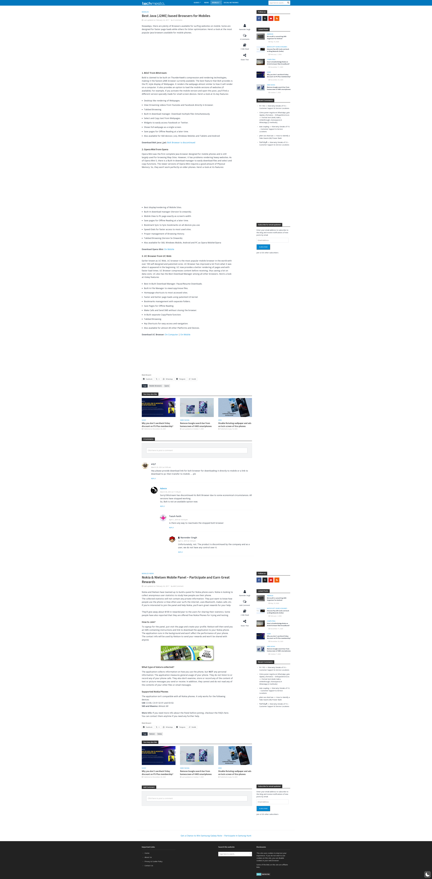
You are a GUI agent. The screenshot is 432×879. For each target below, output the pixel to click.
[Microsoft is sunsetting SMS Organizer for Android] (260, 36)
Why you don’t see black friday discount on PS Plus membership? (157, 425)
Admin (163, 488)
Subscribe (263, 247)
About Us (148, 857)
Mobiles (215, 2)
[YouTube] (270, 18)
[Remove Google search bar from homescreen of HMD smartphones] (197, 407)
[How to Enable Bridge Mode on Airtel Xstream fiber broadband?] (260, 62)
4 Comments (177, 20)
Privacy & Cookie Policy (153, 861)
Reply (153, 478)
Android (270, 34)
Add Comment (178, 586)
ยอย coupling (264, 126)
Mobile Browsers (155, 386)
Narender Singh (244, 29)
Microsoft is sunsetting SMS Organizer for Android (276, 37)
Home (147, 853)
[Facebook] (258, 18)
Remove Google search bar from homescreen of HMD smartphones (196, 425)
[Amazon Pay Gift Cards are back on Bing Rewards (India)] (260, 49)
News (206, 2)
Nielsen (152, 734)
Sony (144, 420)
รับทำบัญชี (263, 142)
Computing (271, 59)
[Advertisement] (187, 53)
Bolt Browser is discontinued (181, 142)
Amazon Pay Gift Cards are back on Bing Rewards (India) (278, 50)
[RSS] (276, 18)
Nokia (186, 420)
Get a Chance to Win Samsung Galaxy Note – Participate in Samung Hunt (216, 835)
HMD (182, 420)
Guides (196, 2)
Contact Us (149, 865)
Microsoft (271, 47)
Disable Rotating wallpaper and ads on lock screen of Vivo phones (234, 425)
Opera (166, 386)
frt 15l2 (262, 106)
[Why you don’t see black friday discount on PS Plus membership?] (159, 407)
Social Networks (231, 2)
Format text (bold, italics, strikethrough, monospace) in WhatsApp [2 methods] (270, 119)
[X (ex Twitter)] (264, 18)
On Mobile (169, 249)
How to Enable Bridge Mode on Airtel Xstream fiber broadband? (278, 63)
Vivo (220, 420)
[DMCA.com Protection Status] (263, 874)
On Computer (171, 334)
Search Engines (281, 47)
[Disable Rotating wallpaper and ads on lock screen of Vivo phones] (235, 407)
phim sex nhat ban (266, 135)
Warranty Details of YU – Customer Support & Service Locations (274, 129)
